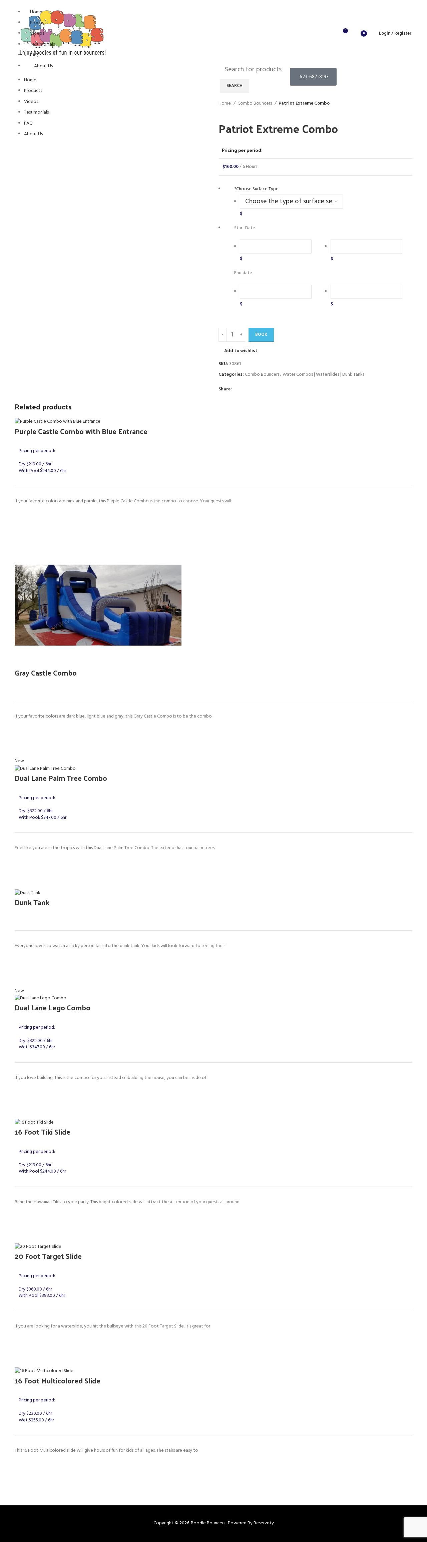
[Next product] (235, 111)
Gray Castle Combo (46, 672)
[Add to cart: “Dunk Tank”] (23, 979)
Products (39, 23)
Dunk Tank (32, 902)
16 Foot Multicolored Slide (57, 1380)
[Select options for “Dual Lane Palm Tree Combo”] (23, 881)
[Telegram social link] (268, 389)
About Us (43, 66)
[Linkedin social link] (260, 389)
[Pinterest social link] (253, 389)
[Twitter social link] (245, 389)
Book (261, 334)
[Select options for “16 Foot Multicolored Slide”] (23, 1483)
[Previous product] (222, 111)
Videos (37, 33)
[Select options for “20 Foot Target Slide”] (23, 1359)
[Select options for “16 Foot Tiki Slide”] (23, 1235)
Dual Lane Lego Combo (52, 1007)
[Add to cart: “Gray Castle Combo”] (23, 749)
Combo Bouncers (255, 103)
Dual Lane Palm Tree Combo (61, 777)
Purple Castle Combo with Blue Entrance (81, 431)
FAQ (34, 55)
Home (36, 12)
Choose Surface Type (256, 189)
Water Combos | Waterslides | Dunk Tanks (323, 374)
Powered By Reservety (251, 1523)
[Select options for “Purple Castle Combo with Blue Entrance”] (23, 534)
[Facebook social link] (237, 389)
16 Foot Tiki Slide (42, 1131)
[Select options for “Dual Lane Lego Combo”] (23, 1110)
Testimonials (42, 44)
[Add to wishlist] (23, 517)
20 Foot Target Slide (48, 1256)
